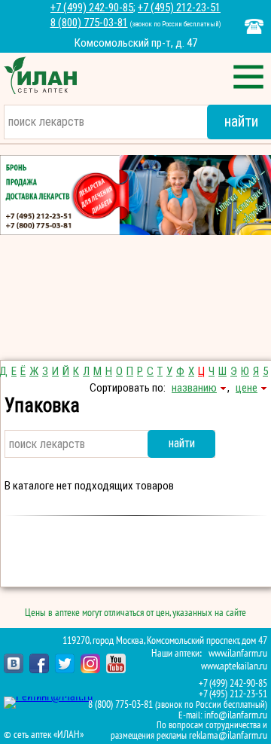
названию (194, 388)
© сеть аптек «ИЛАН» (44, 735)
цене (246, 388)
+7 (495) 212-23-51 (179, 7)
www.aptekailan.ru (234, 666)
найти (182, 443)
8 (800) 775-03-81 (89, 22)
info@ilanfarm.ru (235, 715)
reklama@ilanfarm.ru (228, 735)
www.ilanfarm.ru (238, 653)
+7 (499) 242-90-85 (91, 7)
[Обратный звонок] (254, 26)
